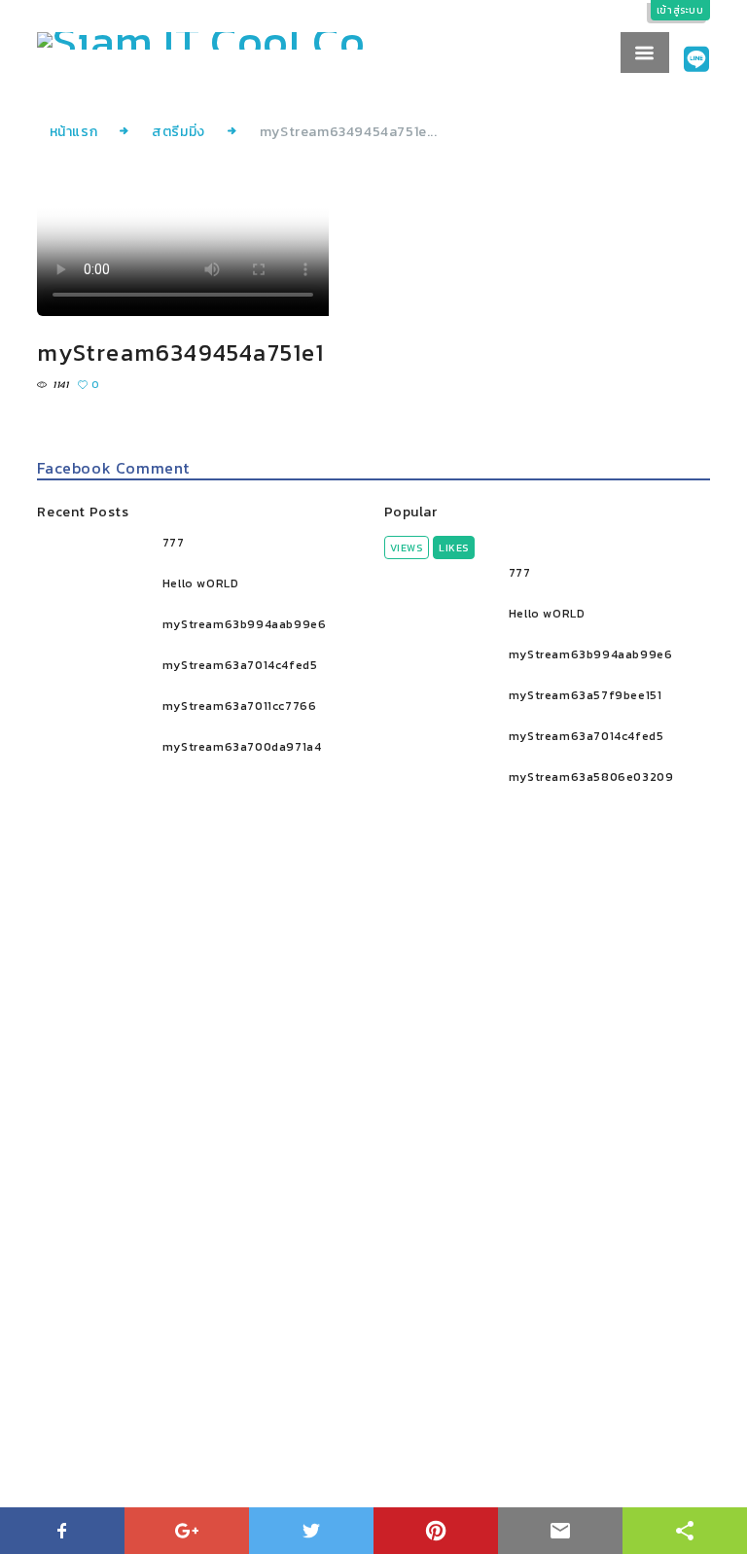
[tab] (406, 547)
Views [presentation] (406, 547)
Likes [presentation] (454, 547)
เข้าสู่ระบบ (680, 10)
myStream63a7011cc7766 (239, 706)
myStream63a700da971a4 (242, 747)
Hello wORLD (200, 583)
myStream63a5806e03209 (591, 777)
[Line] (697, 60)
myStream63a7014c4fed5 (240, 665)
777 (173, 542)
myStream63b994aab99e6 (244, 624)
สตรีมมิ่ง (178, 132)
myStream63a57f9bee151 (585, 695)
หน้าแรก (74, 132)
